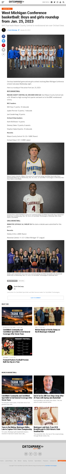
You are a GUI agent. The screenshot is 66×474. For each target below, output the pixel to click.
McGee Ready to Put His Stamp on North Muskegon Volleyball (47, 331)
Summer (30, 461)
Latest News (9, 461)
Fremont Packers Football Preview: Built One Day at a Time (16, 361)
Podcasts (45, 461)
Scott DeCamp (12, 30)
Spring (25, 461)
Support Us (62, 461)
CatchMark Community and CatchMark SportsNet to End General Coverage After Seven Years (16, 332)
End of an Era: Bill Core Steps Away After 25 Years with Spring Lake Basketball (49, 397)
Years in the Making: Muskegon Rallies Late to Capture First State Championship (17, 428)
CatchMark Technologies (51, 465)
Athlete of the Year (9, 327)
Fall (36, 327)
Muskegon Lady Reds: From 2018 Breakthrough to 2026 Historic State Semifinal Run (47, 429)
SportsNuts (38, 461)
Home (2, 461)
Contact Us (53, 461)
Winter (19, 461)
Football (5, 357)
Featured (21, 281)
